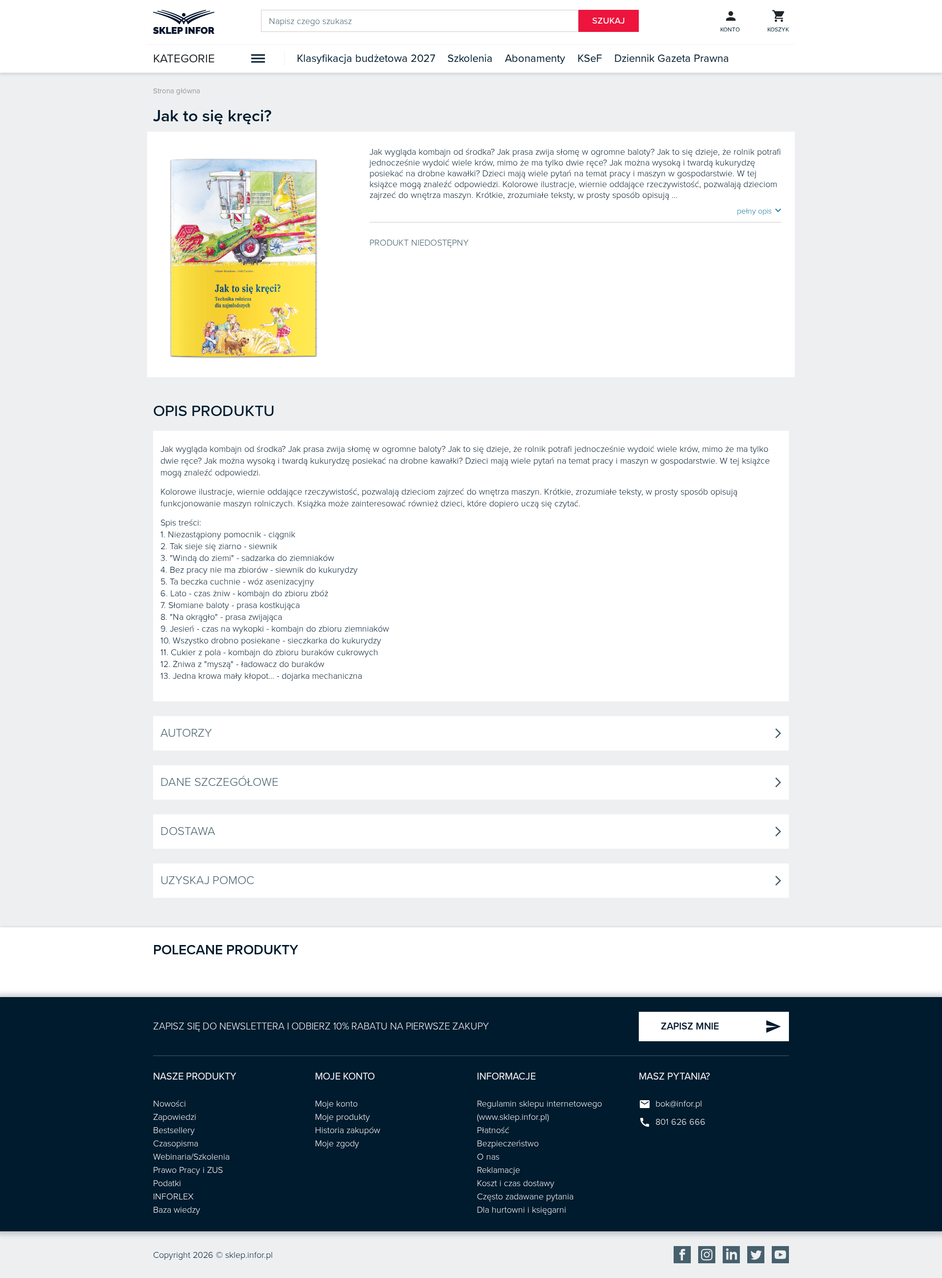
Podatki (167, 1183)
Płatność (493, 1130)
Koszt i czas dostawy (515, 1183)
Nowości (169, 1103)
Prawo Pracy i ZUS (188, 1170)
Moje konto (336, 1103)
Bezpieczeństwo (508, 1143)
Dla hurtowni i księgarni (521, 1209)
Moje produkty (342, 1116)
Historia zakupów (347, 1130)
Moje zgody (337, 1143)
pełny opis (759, 210)
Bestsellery (174, 1130)
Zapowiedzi (174, 1116)
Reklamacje (498, 1170)
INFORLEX (173, 1196)
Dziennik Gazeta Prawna (671, 58)
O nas (488, 1156)
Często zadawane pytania (525, 1196)
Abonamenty (535, 58)
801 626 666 (680, 1121)
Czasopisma (175, 1143)
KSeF (589, 58)
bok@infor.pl (678, 1103)
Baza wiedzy (176, 1209)
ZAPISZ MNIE (721, 1026)
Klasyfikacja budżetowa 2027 (366, 58)
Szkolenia (470, 58)
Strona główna (176, 90)
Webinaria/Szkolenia (191, 1156)
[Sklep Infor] (183, 21)
